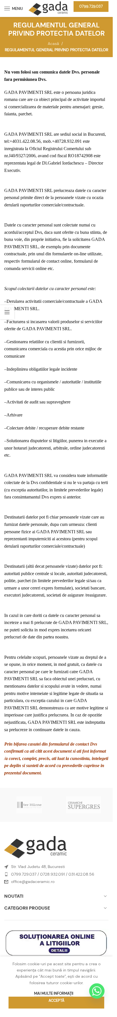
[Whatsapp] (97, 991)
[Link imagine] (35, 846)
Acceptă (56, 1000)
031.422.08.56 (81, 874)
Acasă (53, 43)
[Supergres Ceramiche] (84, 805)
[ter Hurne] (29, 805)
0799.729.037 (91, 6)
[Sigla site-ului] (48, 7)
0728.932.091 (52, 874)
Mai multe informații (53, 993)
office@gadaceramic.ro (33, 881)
